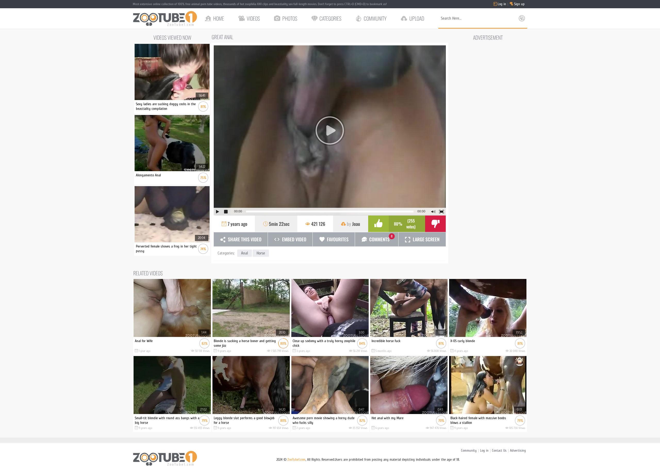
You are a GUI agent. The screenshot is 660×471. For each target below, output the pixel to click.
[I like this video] (378, 224)
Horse (261, 253)
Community (469, 450)
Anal (244, 253)
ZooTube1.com (296, 459)
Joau (356, 223)
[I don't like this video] (435, 224)
